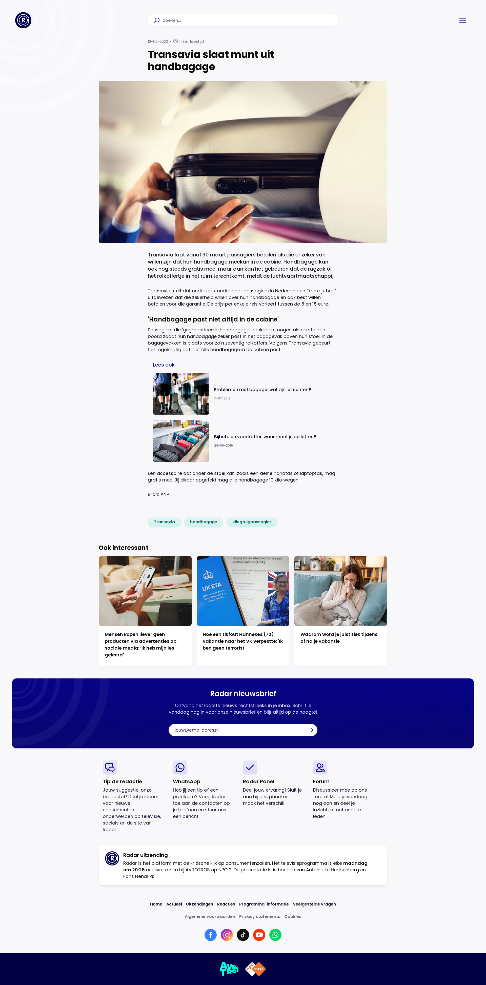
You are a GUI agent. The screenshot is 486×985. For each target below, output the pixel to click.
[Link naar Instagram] (227, 935)
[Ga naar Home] (23, 20)
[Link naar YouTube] (259, 935)
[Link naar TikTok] (243, 935)
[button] (463, 20)
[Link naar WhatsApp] (275, 935)
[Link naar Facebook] (211, 935)
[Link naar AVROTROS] (229, 969)
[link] (164, 522)
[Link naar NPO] (255, 969)
